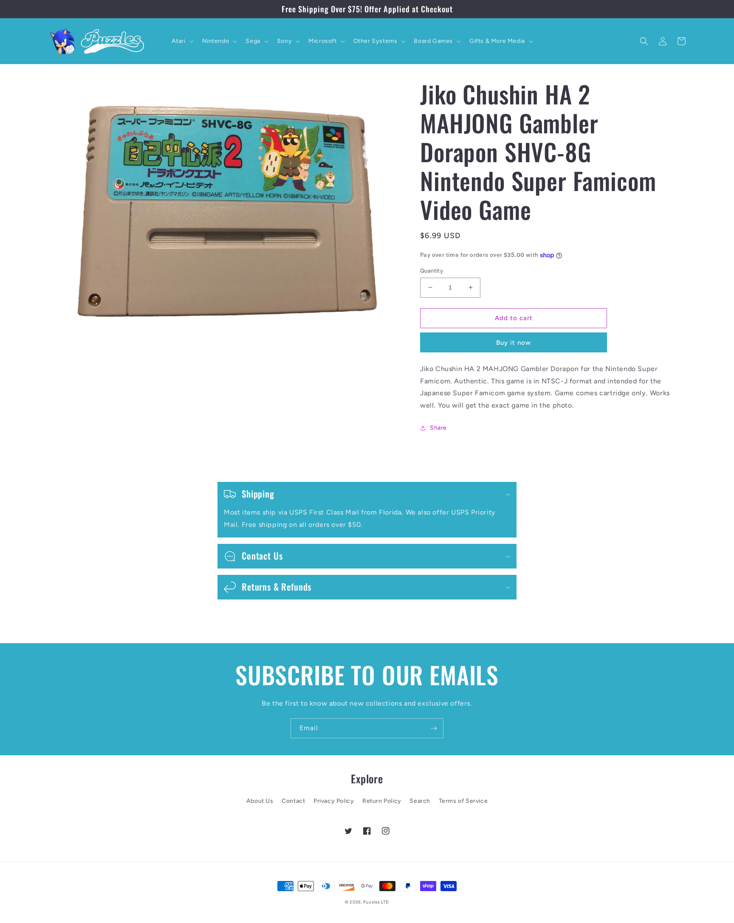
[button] (182, 41)
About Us (260, 801)
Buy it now (513, 342)
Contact (293, 801)
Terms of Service (463, 801)
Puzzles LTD (376, 902)
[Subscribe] (433, 728)
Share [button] (438, 427)
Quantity (431, 270)
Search (419, 801)
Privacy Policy (333, 801)
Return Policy (381, 801)
